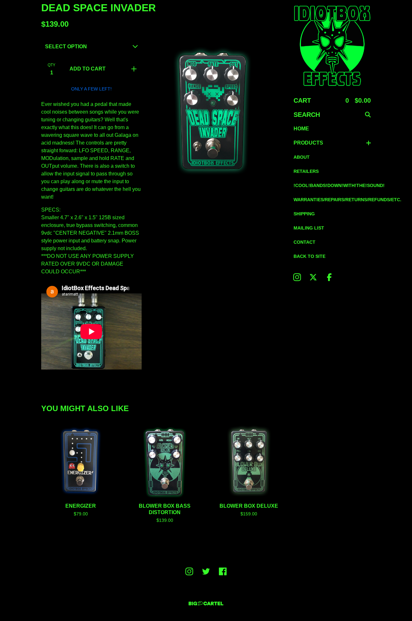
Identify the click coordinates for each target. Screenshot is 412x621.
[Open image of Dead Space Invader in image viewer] (217, 108)
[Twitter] (206, 571)
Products (308, 143)
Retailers (306, 171)
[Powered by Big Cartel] (206, 603)
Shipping (304, 213)
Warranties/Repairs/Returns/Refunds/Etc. (332, 199)
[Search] (367, 114)
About (302, 157)
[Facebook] (329, 277)
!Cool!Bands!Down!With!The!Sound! (332, 185)
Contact (304, 242)
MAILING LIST (309, 228)
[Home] (332, 45)
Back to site (309, 256)
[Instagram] (297, 277)
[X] (313, 277)
